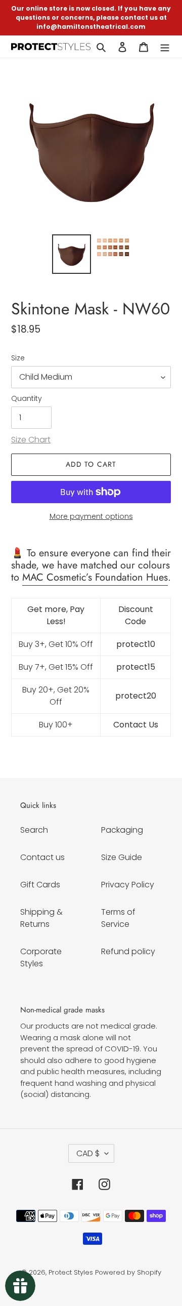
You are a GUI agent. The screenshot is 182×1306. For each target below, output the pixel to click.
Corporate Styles (41, 957)
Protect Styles (71, 1272)
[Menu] (164, 46)
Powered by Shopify (128, 1272)
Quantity (26, 398)
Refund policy (128, 951)
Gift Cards (40, 884)
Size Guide (121, 857)
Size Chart (31, 439)
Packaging (122, 830)
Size (18, 358)
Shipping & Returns (41, 918)
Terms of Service (118, 918)
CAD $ (88, 1153)
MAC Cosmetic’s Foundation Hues (95, 577)
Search (34, 830)
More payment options (91, 516)
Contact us (42, 857)
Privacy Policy (127, 884)
